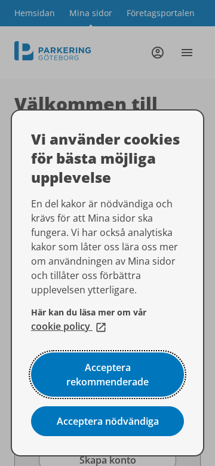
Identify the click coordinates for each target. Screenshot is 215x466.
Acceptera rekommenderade (107, 374)
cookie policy (69, 326)
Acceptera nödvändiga (108, 421)
